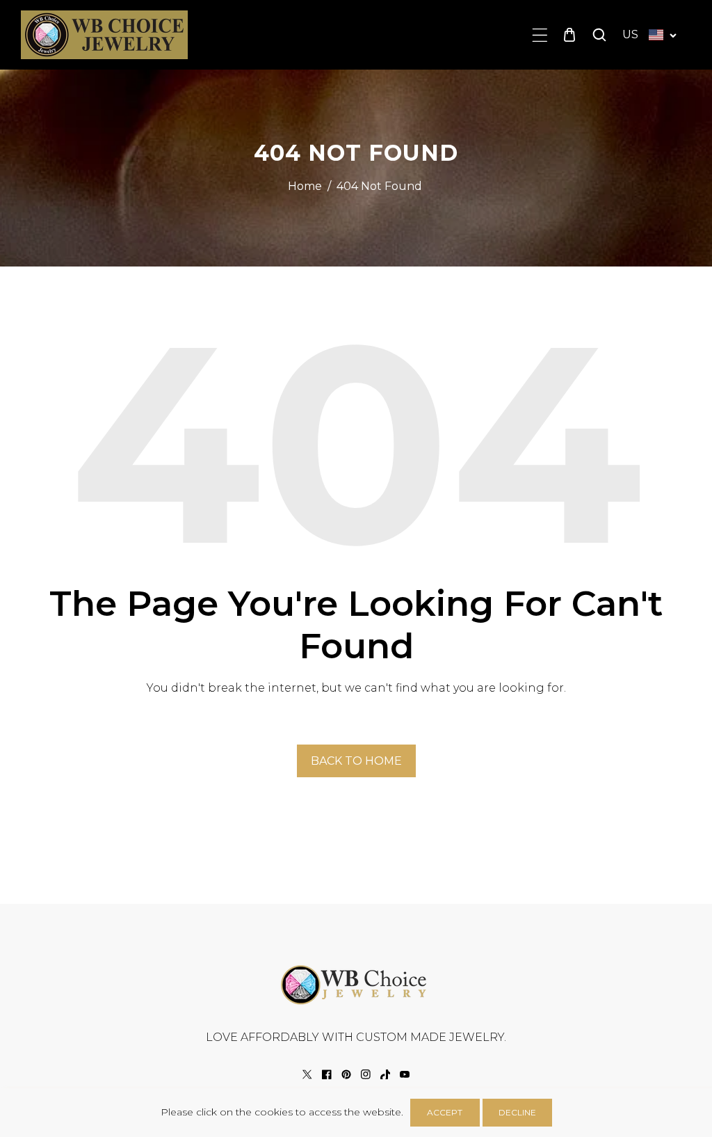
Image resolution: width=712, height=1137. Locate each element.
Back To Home (356, 761)
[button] (540, 35)
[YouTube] (404, 1074)
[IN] (365, 1074)
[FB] (326, 1074)
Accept (444, 1112)
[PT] (346, 1074)
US (630, 34)
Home (305, 186)
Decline (517, 1112)
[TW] (307, 1074)
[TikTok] (385, 1074)
